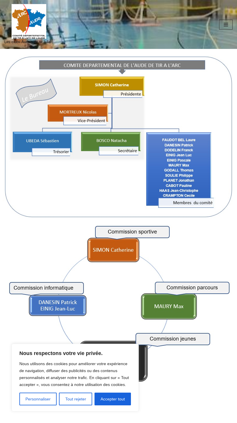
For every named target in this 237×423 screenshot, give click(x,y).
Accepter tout (113, 399)
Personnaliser (38, 399)
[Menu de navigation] (226, 25)
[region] (75, 377)
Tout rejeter (75, 399)
